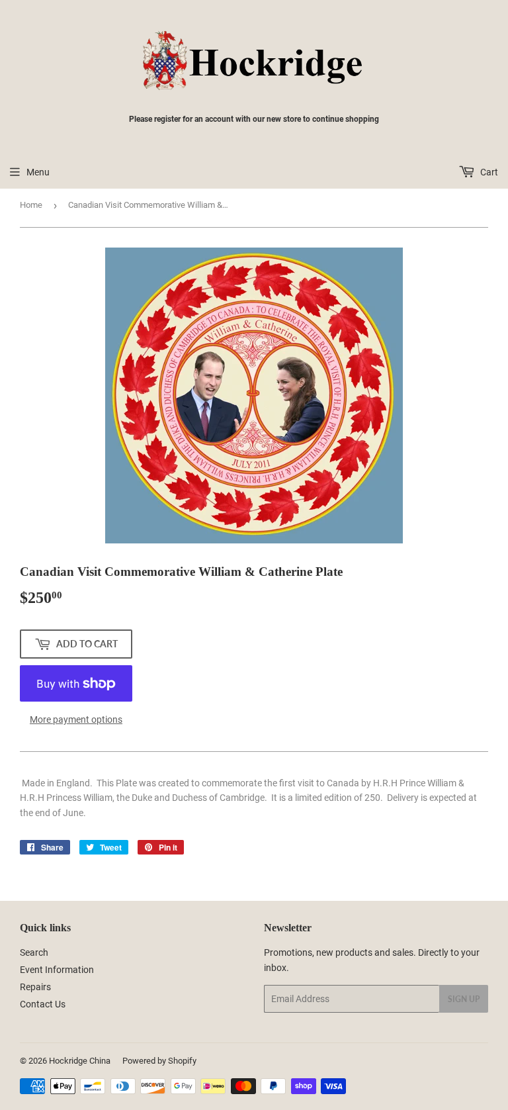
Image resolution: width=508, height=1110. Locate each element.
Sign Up (464, 999)
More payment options (76, 719)
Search (34, 952)
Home (31, 205)
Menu (38, 172)
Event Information (57, 969)
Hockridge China (79, 1061)
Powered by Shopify (159, 1061)
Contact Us (42, 1004)
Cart (488, 172)
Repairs (35, 987)
